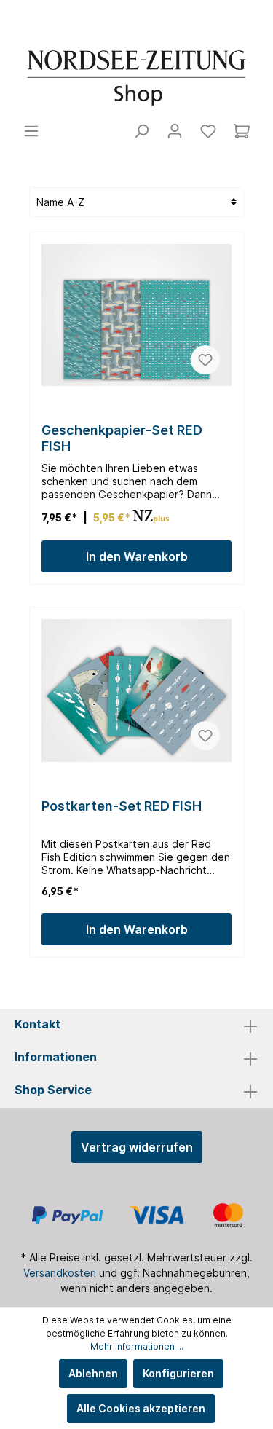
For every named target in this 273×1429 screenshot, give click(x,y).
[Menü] (31, 131)
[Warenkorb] (241, 131)
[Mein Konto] (174, 131)
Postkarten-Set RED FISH (121, 806)
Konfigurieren (178, 1373)
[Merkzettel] (208, 131)
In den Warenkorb (137, 556)
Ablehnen (93, 1373)
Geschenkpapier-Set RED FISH (121, 438)
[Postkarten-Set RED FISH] (136, 690)
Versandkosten (59, 1273)
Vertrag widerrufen (137, 1147)
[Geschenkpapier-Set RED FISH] (136, 315)
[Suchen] (141, 131)
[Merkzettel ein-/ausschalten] (205, 359)
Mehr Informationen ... (136, 1346)
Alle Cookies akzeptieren (140, 1408)
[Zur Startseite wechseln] (136, 78)
